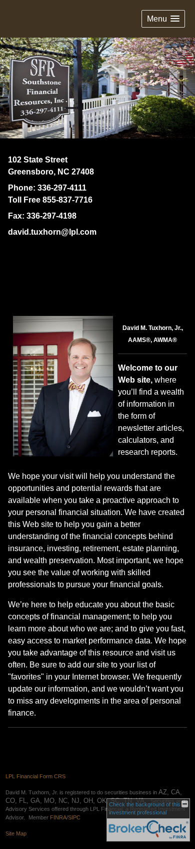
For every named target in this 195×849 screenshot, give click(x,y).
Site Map (16, 833)
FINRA (58, 817)
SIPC (74, 817)
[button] (163, 19)
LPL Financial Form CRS (36, 776)
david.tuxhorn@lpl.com (52, 232)
